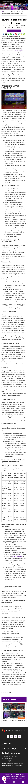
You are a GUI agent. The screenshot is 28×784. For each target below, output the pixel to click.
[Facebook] (8, 736)
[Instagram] (19, 736)
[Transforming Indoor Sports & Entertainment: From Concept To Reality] (14, 711)
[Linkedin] (11, 736)
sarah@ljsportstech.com (13, 761)
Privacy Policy (22, 778)
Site (22, 28)
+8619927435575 (13, 756)
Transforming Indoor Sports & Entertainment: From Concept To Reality (14, 720)
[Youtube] (15, 736)
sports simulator (7, 693)
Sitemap (14, 778)
